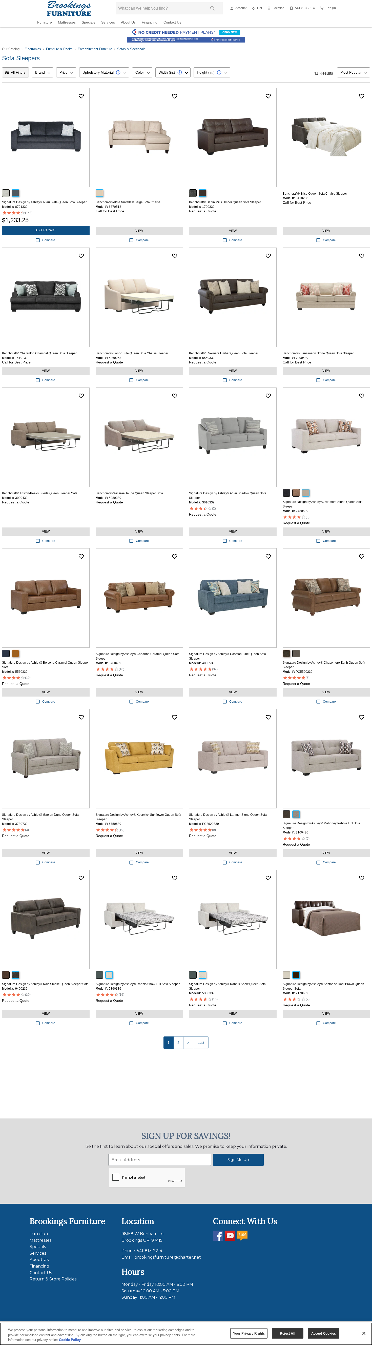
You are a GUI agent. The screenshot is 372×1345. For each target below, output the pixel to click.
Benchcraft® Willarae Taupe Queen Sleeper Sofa (129, 493)
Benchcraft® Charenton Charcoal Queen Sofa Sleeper (39, 353)
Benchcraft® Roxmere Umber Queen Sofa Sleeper (223, 353)
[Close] (363, 1333)
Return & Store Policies (53, 1279)
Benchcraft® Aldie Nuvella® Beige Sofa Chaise (128, 202)
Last (200, 1043)
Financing (149, 22)
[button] (232, 8)
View (139, 231)
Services (108, 22)
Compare (48, 240)
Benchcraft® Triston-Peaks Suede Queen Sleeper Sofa (39, 493)
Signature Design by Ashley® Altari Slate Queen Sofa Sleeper (44, 202)
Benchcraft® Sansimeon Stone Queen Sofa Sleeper (318, 353)
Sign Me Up (238, 1159)
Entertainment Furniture (95, 49)
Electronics (33, 49)
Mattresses (67, 22)
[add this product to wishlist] (81, 96)
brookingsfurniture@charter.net (167, 1257)
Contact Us (172, 22)
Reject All (287, 1333)
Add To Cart (45, 230)
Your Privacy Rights (249, 1333)
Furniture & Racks (59, 49)
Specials (88, 22)
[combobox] (42, 72)
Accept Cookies (323, 1333)
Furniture (44, 22)
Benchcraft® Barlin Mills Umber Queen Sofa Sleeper (225, 202)
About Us (128, 22)
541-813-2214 (149, 1250)
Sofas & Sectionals (131, 49)
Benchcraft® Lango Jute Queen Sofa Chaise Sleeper (132, 353)
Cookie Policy (70, 1340)
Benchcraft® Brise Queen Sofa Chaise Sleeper (315, 193)
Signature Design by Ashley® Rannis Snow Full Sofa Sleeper (138, 984)
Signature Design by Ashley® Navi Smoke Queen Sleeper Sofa (45, 984)
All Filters (18, 72)
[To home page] (69, 8)
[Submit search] (212, 8)
